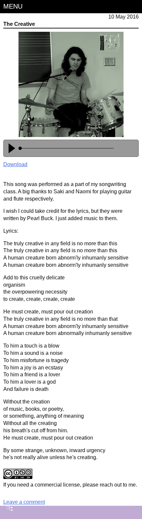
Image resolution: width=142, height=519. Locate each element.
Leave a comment (24, 502)
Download (15, 164)
